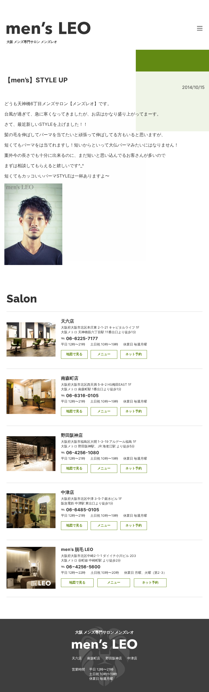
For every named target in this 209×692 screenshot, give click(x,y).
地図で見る (74, 354)
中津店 (132, 658)
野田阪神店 (114, 658)
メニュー (103, 354)
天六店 (77, 658)
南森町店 (93, 658)
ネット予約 (133, 354)
